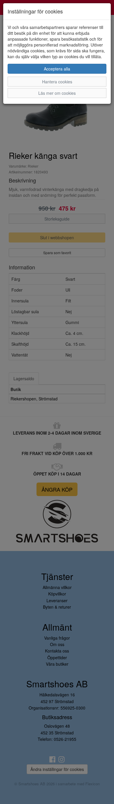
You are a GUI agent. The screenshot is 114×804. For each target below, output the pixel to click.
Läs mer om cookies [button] (57, 93)
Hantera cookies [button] (57, 82)
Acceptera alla (57, 69)
